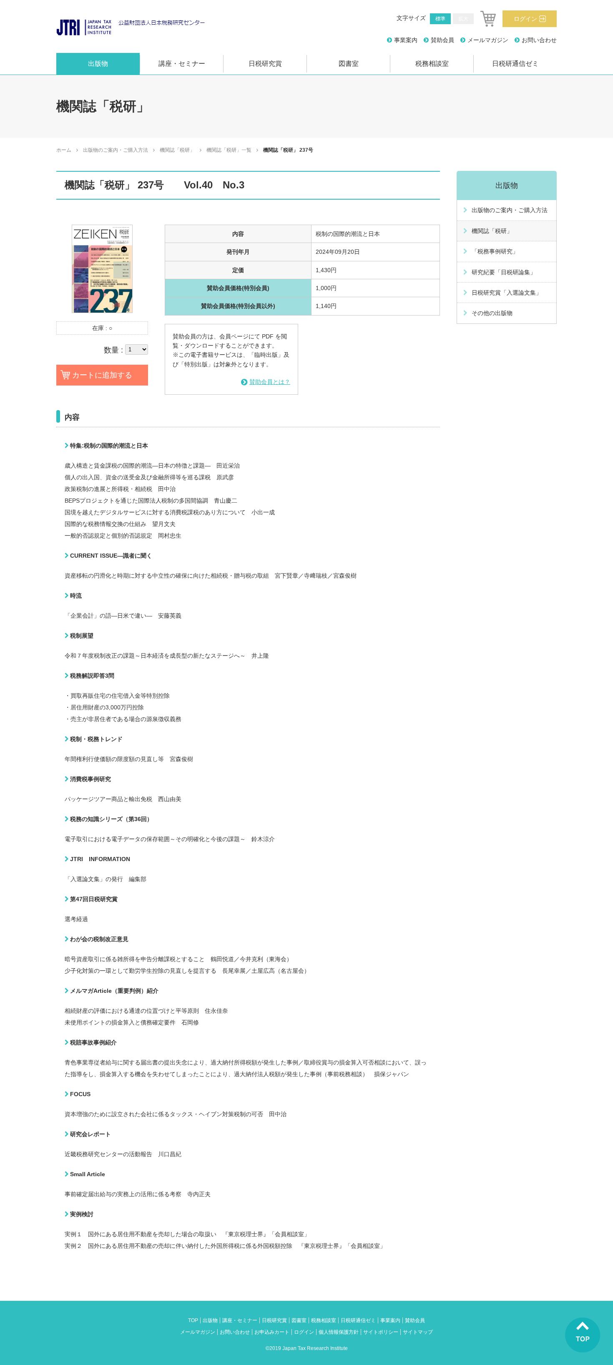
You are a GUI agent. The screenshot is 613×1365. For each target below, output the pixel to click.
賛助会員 (442, 40)
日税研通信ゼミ (515, 63)
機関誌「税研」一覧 (228, 150)
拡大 (463, 19)
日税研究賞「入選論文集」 (507, 292)
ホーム (63, 150)
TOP (193, 1320)
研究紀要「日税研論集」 (504, 272)
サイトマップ (418, 1332)
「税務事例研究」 (495, 251)
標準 (440, 19)
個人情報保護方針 (339, 1332)
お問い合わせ (539, 40)
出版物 (98, 63)
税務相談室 (432, 63)
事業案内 (405, 40)
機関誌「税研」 (177, 150)
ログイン (525, 18)
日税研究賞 (265, 63)
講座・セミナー (181, 63)
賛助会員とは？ (269, 381)
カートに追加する (102, 375)
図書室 (349, 63)
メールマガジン (487, 40)
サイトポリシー (380, 1332)
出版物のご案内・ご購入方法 (115, 150)
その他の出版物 (492, 313)
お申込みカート (271, 1332)
